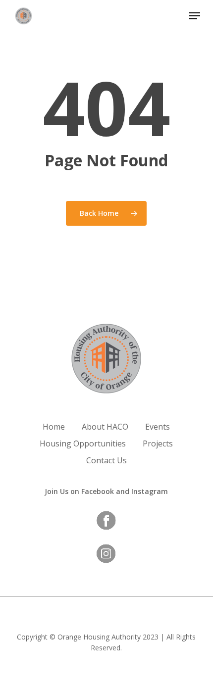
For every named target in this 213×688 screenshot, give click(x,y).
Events (157, 426)
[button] (194, 16)
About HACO (105, 426)
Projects (158, 443)
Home (54, 426)
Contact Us (106, 460)
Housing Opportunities (83, 443)
